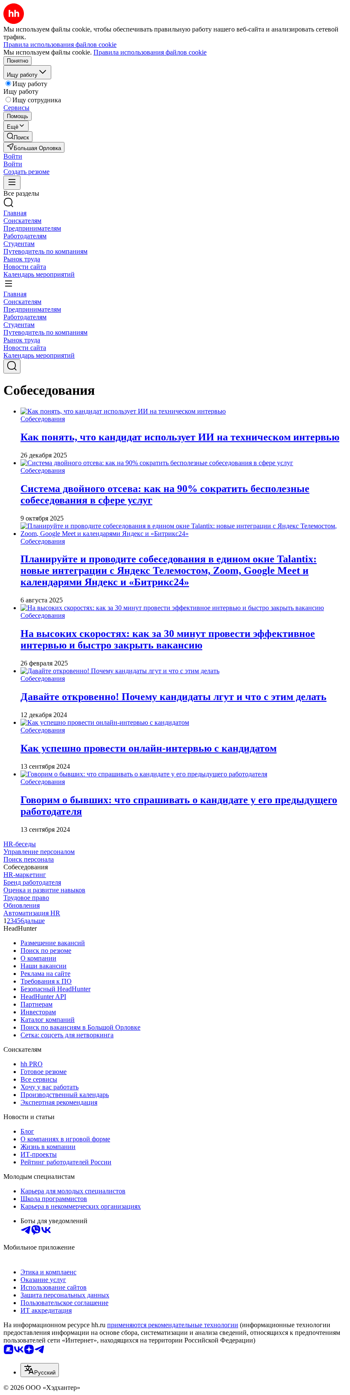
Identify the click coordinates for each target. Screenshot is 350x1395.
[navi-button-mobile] (11, 183)
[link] (17, 136)
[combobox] (39, 1370)
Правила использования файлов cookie (150, 52)
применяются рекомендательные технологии (172, 1324)
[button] (12, 156)
